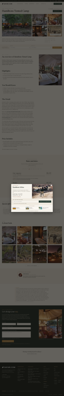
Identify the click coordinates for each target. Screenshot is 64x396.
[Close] (51, 185)
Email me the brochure (45, 201)
